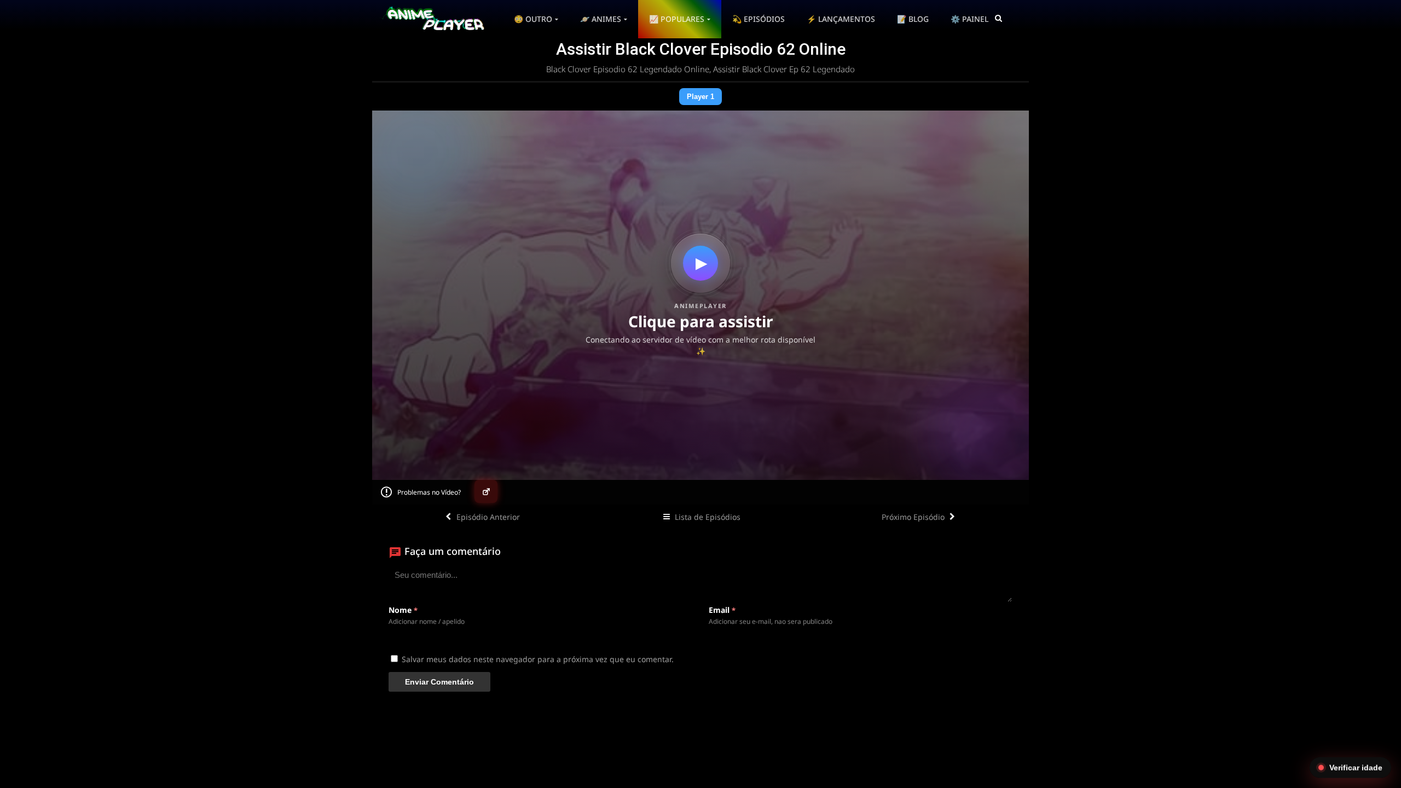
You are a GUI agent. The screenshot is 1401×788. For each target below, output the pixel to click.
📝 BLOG (913, 19)
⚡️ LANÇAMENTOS (841, 19)
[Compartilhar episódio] (485, 491)
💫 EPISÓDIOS (758, 19)
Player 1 (700, 96)
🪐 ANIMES (600, 19)
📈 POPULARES (676, 19)
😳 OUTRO (533, 19)
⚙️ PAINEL (969, 19)
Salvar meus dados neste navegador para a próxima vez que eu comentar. (538, 659)
